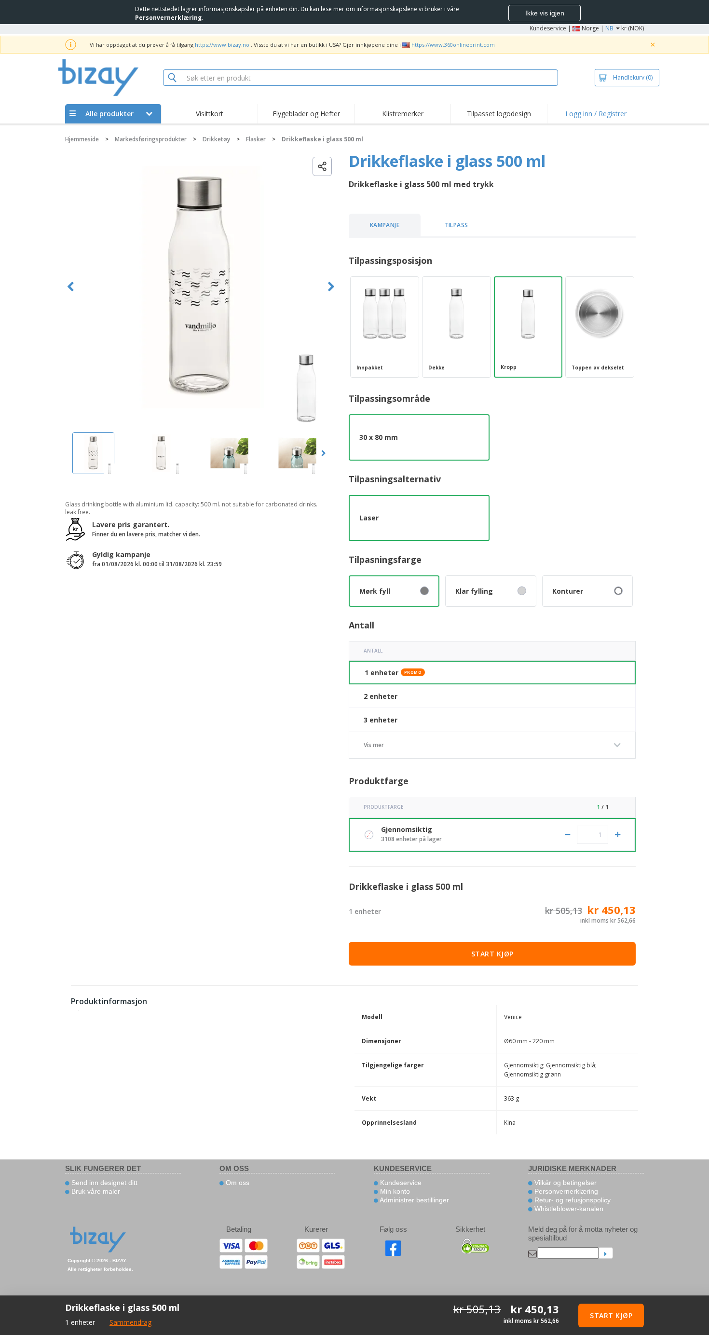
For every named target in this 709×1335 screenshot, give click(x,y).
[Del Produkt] (322, 166)
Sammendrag (130, 1322)
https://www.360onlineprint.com (453, 44)
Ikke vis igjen (544, 13)
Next (331, 286)
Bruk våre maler (94, 1191)
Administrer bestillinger (413, 1200)
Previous (70, 286)
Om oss (236, 1182)
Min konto (394, 1191)
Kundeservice (548, 28)
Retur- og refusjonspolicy (571, 1200)
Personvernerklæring (565, 1191)
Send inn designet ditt (103, 1182)
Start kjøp (492, 953)
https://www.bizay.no (222, 44)
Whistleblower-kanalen (567, 1208)
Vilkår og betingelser (564, 1182)
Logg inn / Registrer (596, 113)
